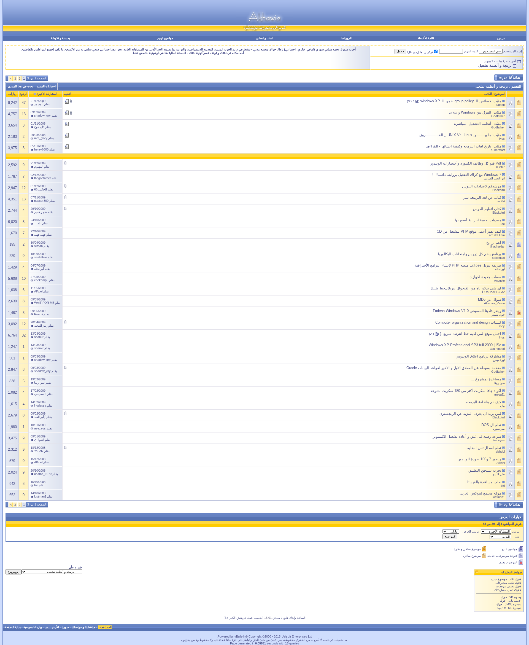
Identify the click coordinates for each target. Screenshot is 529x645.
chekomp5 (41, 280)
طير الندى (498, 474)
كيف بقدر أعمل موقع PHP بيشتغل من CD (469, 231)
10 (24, 278)
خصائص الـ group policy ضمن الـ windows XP (455, 101)
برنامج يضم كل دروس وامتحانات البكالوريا (469, 254)
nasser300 (41, 200)
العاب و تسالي (264, 38)
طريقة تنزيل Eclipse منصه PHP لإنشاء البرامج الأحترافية (458, 265)
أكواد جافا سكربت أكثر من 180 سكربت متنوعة (465, 391)
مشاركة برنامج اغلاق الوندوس (478, 356)
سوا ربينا (499, 383)
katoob (500, 104)
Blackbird (498, 190)
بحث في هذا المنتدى (20, 86)
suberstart (498, 150)
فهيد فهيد (39, 234)
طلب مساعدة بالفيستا (484, 482)
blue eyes (498, 440)
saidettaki (498, 257)
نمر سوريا (499, 428)
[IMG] (508, 604)
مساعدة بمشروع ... (486, 379)
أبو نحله (500, 269)
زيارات (12, 93)
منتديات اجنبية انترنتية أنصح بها (478, 220)
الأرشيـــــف (52, 627)
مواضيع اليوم (165, 38)
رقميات (500, 61)
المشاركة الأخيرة (47, 93)
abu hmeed (497, 348)
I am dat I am (496, 235)
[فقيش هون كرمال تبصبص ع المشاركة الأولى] (503, 101)
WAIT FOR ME (44, 302)
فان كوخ (39, 126)
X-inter (500, 167)
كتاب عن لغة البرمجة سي (482, 197)
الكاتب (488, 93)
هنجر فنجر (40, 212)
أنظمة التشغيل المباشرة (472, 124)
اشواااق (39, 439)
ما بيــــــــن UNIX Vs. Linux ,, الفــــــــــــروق (455, 135)
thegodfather (42, 178)
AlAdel (38, 291)
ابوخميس (499, 360)
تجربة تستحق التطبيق (484, 470)
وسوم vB (515, 597)
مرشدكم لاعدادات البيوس (481, 186)
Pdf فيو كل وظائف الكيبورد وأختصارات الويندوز (465, 163)
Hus (502, 138)
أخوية (512, 61)
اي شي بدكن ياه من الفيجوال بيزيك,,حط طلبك (465, 288)
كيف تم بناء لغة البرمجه (483, 402)
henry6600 (41, 149)
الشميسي (40, 394)
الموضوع (499, 93)
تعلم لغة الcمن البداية (484, 448)
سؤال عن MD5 (489, 299)
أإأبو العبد (39, 416)
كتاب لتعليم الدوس (487, 209)
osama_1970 (43, 473)
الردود (23, 93)
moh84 (500, 201)
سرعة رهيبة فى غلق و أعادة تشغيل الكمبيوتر (467, 436)
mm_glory (40, 138)
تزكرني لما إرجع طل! (420, 52)
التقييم (67, 93)
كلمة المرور (471, 51)
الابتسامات (514, 600)
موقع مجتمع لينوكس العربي (480, 493)
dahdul (500, 451)
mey (502, 326)
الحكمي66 (40, 189)
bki (503, 485)
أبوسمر (38, 104)
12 (24, 188)
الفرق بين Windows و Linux (470, 112)
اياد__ (37, 223)
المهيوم (38, 166)
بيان (502, 405)
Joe (502, 223)
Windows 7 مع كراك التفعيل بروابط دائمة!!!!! (466, 175)
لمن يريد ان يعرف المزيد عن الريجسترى (470, 414)
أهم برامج (493, 243)
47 (24, 103)
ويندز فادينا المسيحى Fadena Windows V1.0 (467, 311)
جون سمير (498, 314)
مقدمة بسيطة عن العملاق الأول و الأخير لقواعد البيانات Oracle (453, 368)
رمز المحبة (40, 325)
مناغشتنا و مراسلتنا (83, 627)
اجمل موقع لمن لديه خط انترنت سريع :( (470, 334)
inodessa (40, 405)
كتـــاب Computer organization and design (468, 322)
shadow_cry (42, 115)
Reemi (38, 314)
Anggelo (499, 280)
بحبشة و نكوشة (60, 38)
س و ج (500, 38)
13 (24, 114)
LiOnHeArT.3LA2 (493, 292)
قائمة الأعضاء (426, 38)
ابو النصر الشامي (494, 178)
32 (24, 335)
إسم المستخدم (512, 51)
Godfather (498, 116)
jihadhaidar (497, 246)
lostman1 (499, 497)
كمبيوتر (488, 61)
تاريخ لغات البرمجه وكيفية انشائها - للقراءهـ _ (457, 146)
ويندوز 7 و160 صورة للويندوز (479, 459)
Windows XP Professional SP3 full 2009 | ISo (465, 345)
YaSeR (38, 451)
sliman (38, 246)
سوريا (65, 627)
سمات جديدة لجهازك (485, 277)
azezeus (40, 428)
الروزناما (346, 38)
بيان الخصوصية (32, 627)
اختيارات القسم (46, 86)
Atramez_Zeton (494, 303)
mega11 (499, 394)
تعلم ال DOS (491, 425)
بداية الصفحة (12, 627)
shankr (39, 336)
